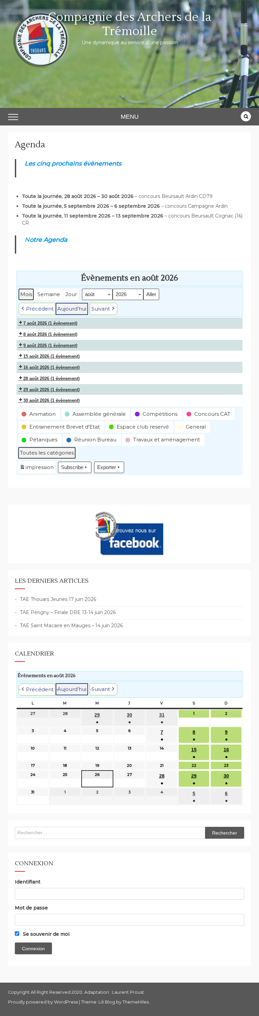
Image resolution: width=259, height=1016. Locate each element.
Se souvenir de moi (45, 934)
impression (37, 468)
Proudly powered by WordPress (43, 1002)
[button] (39, 414)
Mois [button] (26, 294)
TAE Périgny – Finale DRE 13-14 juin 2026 (68, 612)
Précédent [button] (40, 309)
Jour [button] (71, 294)
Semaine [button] (48, 294)
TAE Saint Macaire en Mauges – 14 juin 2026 (71, 625)
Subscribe (72, 467)
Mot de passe (31, 908)
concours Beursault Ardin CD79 (175, 196)
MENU (130, 116)
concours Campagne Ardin (196, 206)
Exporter (106, 467)
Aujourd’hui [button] (71, 309)
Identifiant (27, 882)
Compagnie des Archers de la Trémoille (129, 24)
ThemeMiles (135, 1002)
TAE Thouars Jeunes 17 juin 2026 (58, 599)
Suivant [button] (100, 309)
